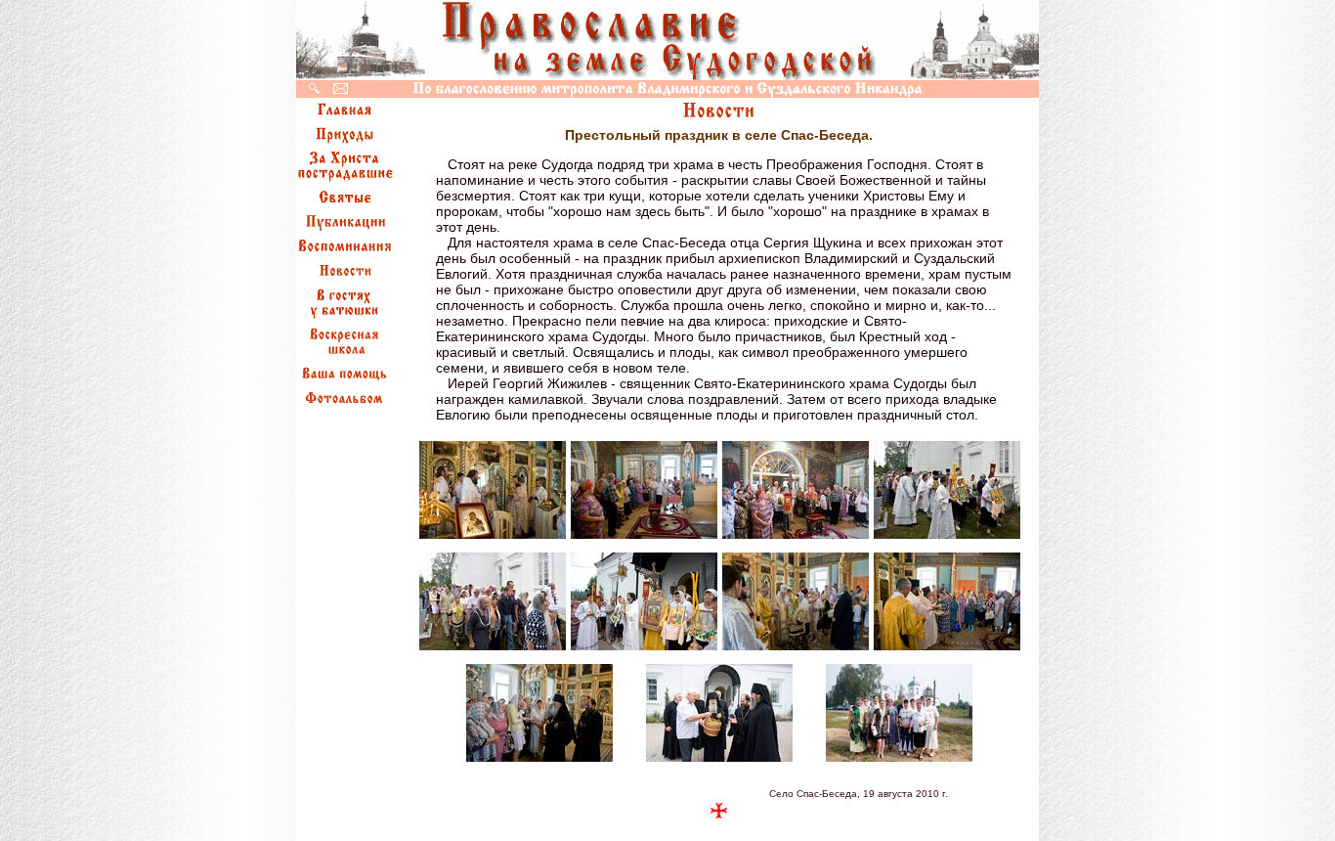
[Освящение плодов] (947, 650)
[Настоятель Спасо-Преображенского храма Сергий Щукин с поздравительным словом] (644, 650)
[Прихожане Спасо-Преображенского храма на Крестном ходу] (492, 650)
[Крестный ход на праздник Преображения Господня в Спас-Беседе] (947, 538)
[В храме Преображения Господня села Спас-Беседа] (644, 538)
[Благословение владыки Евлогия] (795, 650)
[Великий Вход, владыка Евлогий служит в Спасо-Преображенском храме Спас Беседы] (492, 538)
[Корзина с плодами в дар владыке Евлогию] (719, 761)
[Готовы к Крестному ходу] (795, 538)
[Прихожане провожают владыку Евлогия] (539, 761)
